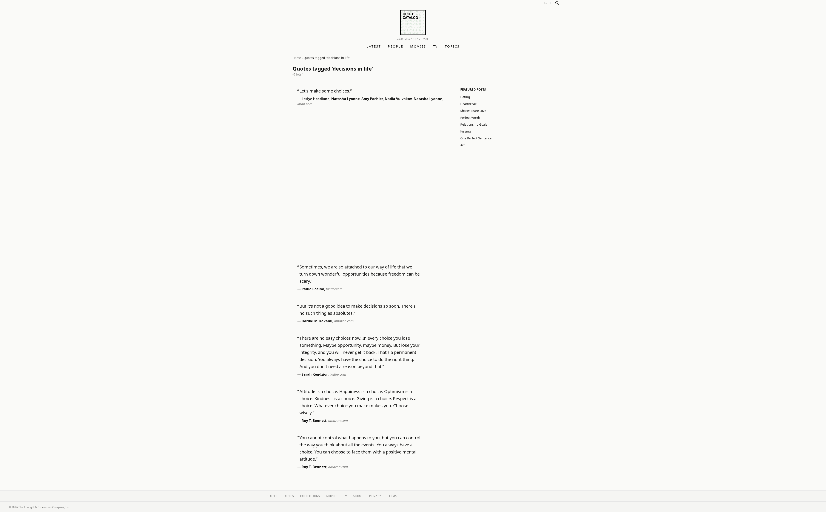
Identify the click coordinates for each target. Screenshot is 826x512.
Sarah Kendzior (315, 374)
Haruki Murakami (317, 321)
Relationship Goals (473, 124)
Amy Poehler (372, 98)
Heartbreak (468, 104)
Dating (465, 97)
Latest (374, 46)
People (395, 46)
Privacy (375, 496)
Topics (452, 46)
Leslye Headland (316, 98)
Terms (392, 496)
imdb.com (304, 104)
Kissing (465, 131)
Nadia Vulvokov (398, 98)
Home (297, 58)
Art (462, 145)
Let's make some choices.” (325, 91)
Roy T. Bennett (314, 420)
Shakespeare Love (473, 111)
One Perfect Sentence (476, 138)
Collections (310, 496)
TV (435, 46)
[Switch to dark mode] (545, 3)
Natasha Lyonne (345, 98)
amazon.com (344, 321)
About (358, 496)
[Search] (557, 3)
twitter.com (334, 289)
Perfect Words (470, 118)
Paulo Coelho (313, 289)
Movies (418, 46)
